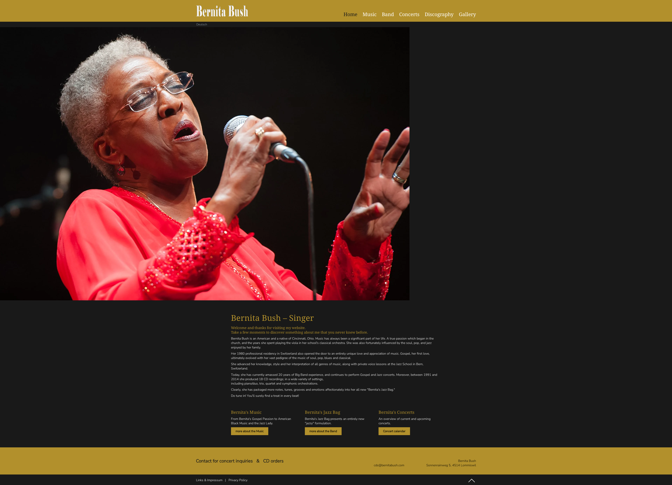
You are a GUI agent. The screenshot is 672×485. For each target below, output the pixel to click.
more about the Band (323, 431)
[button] (471, 480)
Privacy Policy (238, 480)
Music (370, 14)
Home (350, 14)
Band (388, 14)
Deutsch (201, 24)
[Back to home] (222, 11)
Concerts (409, 14)
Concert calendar (394, 431)
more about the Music (250, 431)
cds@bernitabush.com (389, 465)
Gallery (467, 14)
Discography (439, 14)
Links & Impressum (209, 480)
